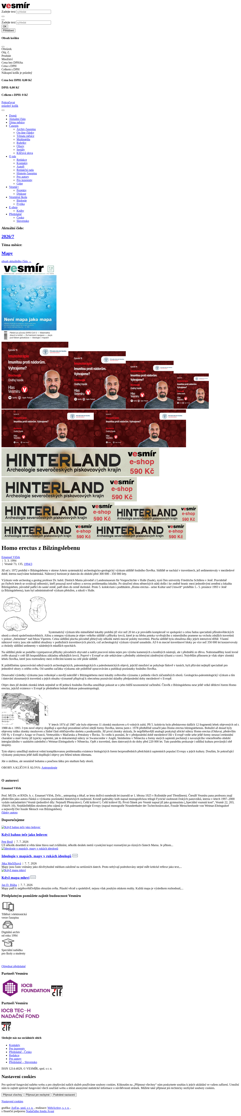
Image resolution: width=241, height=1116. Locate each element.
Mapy (7, 253)
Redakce (22, 159)
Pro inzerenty (24, 180)
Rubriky (21, 142)
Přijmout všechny (12, 1094)
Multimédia (23, 139)
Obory (20, 146)
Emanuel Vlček (11, 557)
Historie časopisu (27, 173)
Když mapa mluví (15, 878)
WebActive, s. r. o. (58, 1107)
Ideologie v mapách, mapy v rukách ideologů (36, 856)
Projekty (22, 190)
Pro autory (23, 176)
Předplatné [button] (15, 214)
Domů (13, 115)
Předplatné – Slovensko (23, 1062)
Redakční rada (25, 170)
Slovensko (23, 220)
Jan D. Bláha (9, 885)
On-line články (25, 132)
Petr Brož (7, 841)
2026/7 (8, 236)
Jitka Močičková (11, 863)
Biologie (22, 200)
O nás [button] (12, 156)
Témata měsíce (25, 136)
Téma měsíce (17, 122)
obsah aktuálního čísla (16, 261)
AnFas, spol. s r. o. (22, 1107)
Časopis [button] (13, 125)
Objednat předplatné (14, 966)
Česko (20, 217)
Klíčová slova (25, 153)
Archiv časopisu (26, 129)
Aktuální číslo (17, 119)
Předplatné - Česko (20, 1052)
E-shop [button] (13, 207)
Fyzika (21, 203)
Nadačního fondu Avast (40, 1111)
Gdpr (20, 183)
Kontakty (22, 163)
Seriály (21, 149)
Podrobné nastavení (64, 1094)
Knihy (20, 210)
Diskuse (21, 193)
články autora (10, 812)
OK (5, 26)
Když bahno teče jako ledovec (24, 835)
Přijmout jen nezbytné (38, 1094)
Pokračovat (8, 102)
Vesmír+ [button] (14, 187)
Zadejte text (8, 11)
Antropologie (49, 767)
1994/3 (28, 564)
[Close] (3, 46)
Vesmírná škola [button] (18, 197)
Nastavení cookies (12, 1101)
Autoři (20, 166)
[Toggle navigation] (3, 110)
